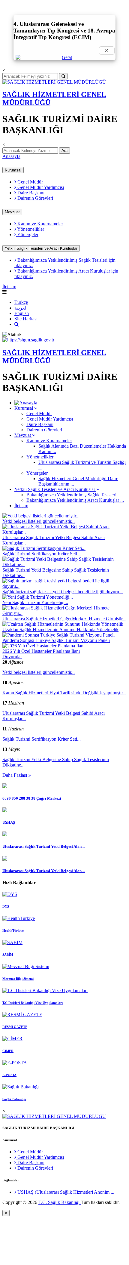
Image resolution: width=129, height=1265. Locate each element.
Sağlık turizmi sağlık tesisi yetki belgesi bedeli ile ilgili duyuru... (62, 591)
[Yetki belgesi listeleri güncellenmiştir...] (41, 515)
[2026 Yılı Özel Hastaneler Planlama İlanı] (43, 645)
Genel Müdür (29, 181)
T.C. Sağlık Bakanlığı (59, 1202)
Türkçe (21, 302)
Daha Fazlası (15, 775)
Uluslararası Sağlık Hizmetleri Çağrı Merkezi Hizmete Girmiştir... (64, 618)
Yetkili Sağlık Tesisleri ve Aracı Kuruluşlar (41, 248)
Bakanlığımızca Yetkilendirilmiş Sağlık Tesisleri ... (73, 494)
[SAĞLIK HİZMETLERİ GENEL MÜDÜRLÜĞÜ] (54, 82)
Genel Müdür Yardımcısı (40, 187)
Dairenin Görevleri (34, 198)
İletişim (9, 286)
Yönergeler (27, 234)
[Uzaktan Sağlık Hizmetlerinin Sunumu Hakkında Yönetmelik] (62, 624)
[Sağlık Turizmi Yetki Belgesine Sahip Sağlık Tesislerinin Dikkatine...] (64, 564)
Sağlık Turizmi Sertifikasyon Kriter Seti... (41, 553)
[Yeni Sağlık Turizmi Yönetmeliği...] (37, 597)
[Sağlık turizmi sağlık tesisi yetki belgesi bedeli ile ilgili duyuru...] (64, 586)
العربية (21, 307)
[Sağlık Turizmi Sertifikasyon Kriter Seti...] (44, 548)
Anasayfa (11, 156)
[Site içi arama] (16, 324)
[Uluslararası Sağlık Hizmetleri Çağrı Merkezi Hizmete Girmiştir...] (64, 613)
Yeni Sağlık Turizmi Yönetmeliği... (35, 602)
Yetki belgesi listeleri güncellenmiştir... (38, 521)
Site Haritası (26, 318)
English (21, 313)
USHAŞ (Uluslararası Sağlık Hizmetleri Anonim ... (65, 1192)
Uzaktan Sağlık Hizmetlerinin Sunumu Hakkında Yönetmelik (60, 629)
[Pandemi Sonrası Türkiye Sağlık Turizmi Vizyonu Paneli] (58, 634)
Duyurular (12, 656)
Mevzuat (12, 212)
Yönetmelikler (30, 229)
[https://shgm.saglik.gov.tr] (28, 339)
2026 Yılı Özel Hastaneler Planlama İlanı (41, 651)
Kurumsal (13, 170)
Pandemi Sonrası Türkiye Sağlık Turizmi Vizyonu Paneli (56, 640)
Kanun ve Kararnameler (39, 223)
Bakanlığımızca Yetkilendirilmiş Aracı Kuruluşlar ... (75, 500)
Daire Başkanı (30, 192)
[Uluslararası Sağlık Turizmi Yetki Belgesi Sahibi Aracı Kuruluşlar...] (64, 532)
